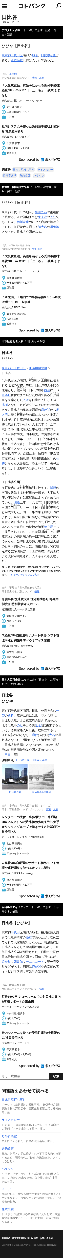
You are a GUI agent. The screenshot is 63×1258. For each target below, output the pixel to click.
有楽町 (6, 395)
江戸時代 (17, 60)
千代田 (15, 932)
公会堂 (6, 961)
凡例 (41, 77)
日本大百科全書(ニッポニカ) (19, 679)
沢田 (8, 754)
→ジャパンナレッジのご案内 (24, 574)
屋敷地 (54, 227)
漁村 (29, 937)
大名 (52, 735)
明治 (17, 502)
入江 (53, 217)
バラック (38, 175)
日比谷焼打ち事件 (23, 169)
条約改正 (24, 175)
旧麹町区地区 (38, 368)
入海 (26, 400)
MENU (4, 6)
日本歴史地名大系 (12, 341)
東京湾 (42, 217)
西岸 (47, 390)
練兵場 (48, 527)
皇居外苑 (41, 212)
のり (20, 725)
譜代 (35, 735)
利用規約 (6, 1238)
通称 (11, 715)
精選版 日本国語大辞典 (15, 187)
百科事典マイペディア (15, 907)
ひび (39, 725)
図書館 (18, 961)
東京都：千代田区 (14, 368)
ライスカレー (45, 169)
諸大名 (42, 227)
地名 (35, 55)
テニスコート (35, 961)
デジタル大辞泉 (11, 30)
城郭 (53, 487)
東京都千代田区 (12, 55)
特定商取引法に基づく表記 (25, 1238)
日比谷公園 (48, 55)
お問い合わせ (46, 1238)
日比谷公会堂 (39, 760)
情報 (34, 77)
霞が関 (45, 409)
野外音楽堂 (9, 175)
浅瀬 (5, 405)
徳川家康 (23, 222)
